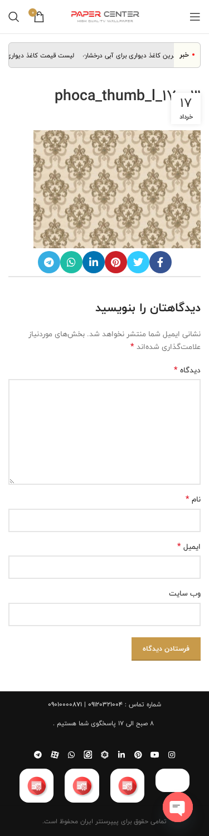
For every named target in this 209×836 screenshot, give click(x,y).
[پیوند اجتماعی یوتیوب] (155, 754)
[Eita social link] (88, 754)
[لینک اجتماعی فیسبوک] (160, 262)
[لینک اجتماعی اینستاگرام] (171, 754)
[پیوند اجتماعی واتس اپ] (71, 262)
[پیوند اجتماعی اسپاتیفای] (104, 754)
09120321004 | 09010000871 (85, 704)
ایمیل (189, 546)
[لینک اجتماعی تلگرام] (49, 262)
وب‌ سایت (185, 593)
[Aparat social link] (54, 754)
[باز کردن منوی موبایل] (195, 17)
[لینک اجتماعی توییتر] (138, 262)
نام (193, 499)
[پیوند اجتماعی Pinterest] (116, 262)
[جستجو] (14, 17)
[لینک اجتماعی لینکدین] (93, 262)
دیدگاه (187, 370)
